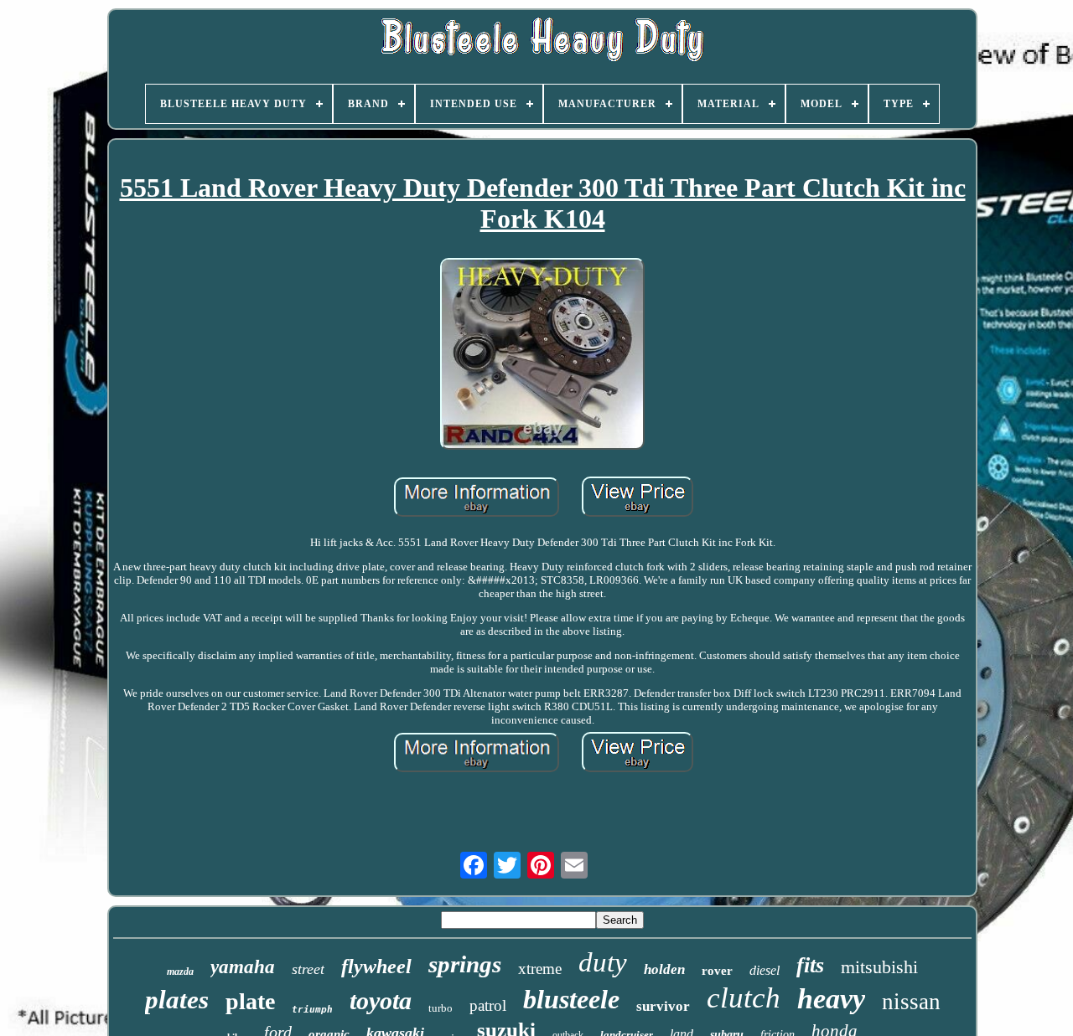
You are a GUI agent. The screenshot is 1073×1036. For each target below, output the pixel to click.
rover (717, 970)
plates (177, 999)
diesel (764, 970)
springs (464, 964)
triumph (312, 1009)
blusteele (571, 999)
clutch (743, 998)
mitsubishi (879, 966)
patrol (487, 1005)
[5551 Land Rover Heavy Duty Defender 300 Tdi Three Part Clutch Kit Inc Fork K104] (542, 355)
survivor (663, 1006)
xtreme (540, 968)
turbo (440, 1008)
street (308, 969)
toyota (381, 1000)
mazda (180, 971)
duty (602, 962)
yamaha (242, 966)
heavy (831, 998)
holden (664, 969)
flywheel (376, 966)
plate (250, 1001)
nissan (911, 1001)
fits (810, 965)
